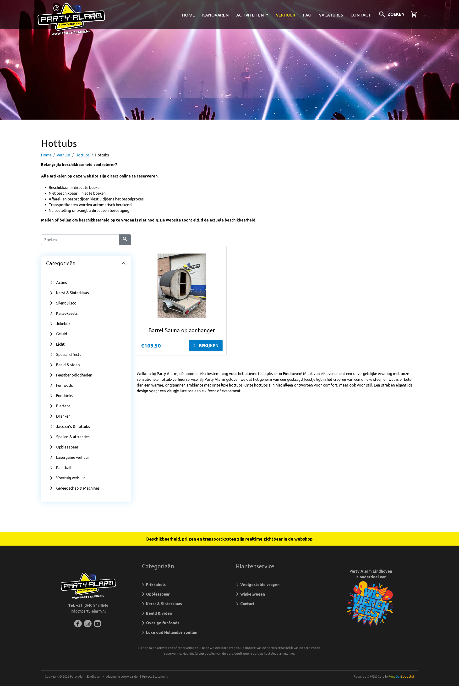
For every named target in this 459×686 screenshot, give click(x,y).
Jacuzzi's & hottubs (73, 426)
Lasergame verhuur (72, 457)
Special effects (68, 354)
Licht (60, 344)
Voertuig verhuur (70, 478)
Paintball (63, 467)
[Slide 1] (229, 113)
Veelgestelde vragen (258, 584)
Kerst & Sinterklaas (72, 293)
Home (188, 15)
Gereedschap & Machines (78, 488)
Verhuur (285, 15)
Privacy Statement (155, 676)
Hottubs (83, 155)
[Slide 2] (238, 113)
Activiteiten (250, 15)
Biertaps (63, 406)
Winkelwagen (251, 594)
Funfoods (64, 385)
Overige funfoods (161, 623)
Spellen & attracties (73, 437)
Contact (360, 15)
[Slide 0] (220, 113)
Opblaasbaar (67, 447)
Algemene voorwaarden (122, 676)
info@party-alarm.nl (88, 611)
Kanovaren (215, 15)
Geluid (61, 334)
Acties (61, 282)
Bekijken (209, 345)
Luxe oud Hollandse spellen (170, 632)
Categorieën (61, 263)
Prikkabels (155, 584)
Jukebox (63, 323)
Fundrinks (64, 395)
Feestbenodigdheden (74, 375)
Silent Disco (66, 303)
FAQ (307, 15)
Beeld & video (68, 365)
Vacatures (331, 15)
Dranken (63, 416)
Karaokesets (67, 313)
